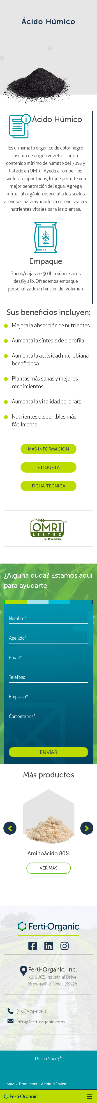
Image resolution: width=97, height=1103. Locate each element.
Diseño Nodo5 (48, 1058)
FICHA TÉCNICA (48, 486)
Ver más (49, 868)
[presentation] (9, 829)
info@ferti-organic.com (41, 1021)
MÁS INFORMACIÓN (48, 449)
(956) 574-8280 (31, 1011)
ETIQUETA (48, 467)
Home (9, 1084)
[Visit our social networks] (32, 946)
